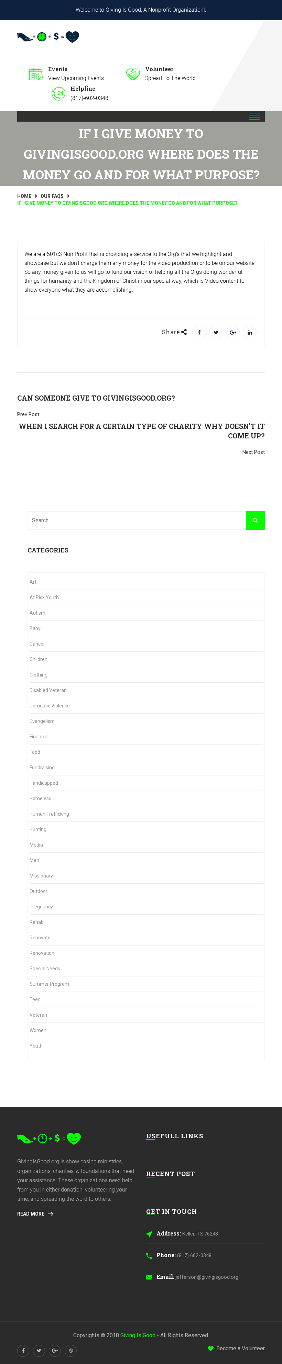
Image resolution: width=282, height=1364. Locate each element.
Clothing (38, 675)
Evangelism (42, 721)
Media (36, 845)
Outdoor (38, 891)
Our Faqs (52, 196)
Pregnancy (41, 906)
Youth (36, 1046)
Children (38, 659)
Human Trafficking (49, 814)
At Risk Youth (44, 597)
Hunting (38, 829)
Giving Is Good (137, 1335)
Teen (35, 999)
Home (24, 196)
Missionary (41, 876)
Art (33, 582)
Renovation (42, 953)
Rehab (37, 922)
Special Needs (45, 968)
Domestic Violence (50, 705)
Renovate (40, 937)
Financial (39, 736)
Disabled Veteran (48, 690)
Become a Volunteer (240, 1348)
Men (34, 860)
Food (35, 752)
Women (38, 1030)
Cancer (37, 644)
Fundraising (42, 767)
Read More (31, 1214)
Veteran (38, 1015)
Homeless (40, 798)
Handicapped (44, 783)
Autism (37, 613)
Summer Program (49, 984)
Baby (35, 628)
